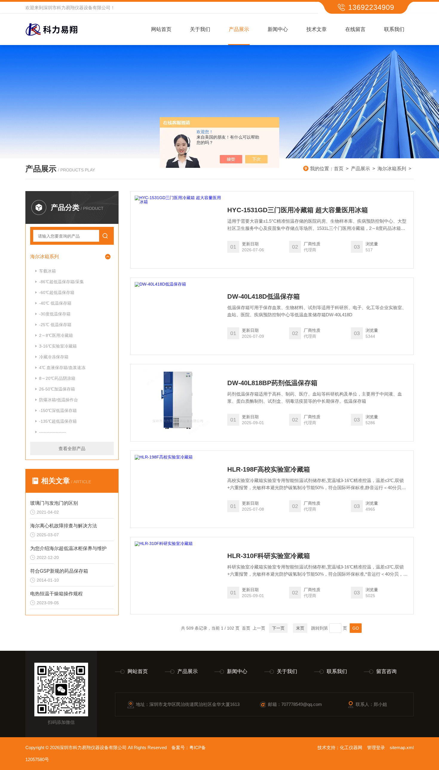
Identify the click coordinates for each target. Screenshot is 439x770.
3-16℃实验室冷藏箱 (58, 346)
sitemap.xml (402, 747)
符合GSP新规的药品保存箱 (59, 571)
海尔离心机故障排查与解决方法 (63, 525)
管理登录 (376, 747)
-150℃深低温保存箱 (58, 410)
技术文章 (316, 29)
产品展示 (239, 29)
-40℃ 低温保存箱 (55, 303)
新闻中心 (278, 29)
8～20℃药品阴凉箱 (57, 378)
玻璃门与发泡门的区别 (54, 503)
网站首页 (161, 29)
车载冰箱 (47, 271)
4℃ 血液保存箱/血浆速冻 (62, 367)
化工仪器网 (351, 747)
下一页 (278, 628)
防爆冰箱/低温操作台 (58, 399)
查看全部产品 (72, 448)
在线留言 (355, 29)
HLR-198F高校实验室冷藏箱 (268, 469)
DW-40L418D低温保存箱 (263, 296)
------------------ (52, 432)
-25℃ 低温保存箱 (55, 324)
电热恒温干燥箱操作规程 (56, 593)
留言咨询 (386, 671)
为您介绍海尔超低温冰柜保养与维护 (68, 548)
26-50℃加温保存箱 (57, 389)
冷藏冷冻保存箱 (53, 356)
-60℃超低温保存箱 (56, 292)
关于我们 (200, 29)
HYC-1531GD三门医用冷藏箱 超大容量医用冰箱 (297, 210)
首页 (338, 168)
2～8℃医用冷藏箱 (56, 335)
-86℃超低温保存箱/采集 (61, 281)
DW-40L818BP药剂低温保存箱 (272, 383)
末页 (300, 628)
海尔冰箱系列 (391, 168)
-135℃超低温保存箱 (58, 421)
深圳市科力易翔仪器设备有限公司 (76, 7)
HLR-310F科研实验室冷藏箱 (268, 556)
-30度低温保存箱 (54, 314)
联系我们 (394, 29)
